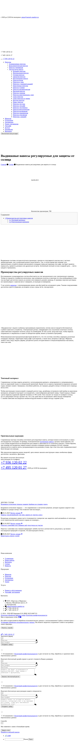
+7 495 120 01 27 (14, 467)
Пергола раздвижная (20, 111)
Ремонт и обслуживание (13, 590)
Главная (3, 164)
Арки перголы (18, 97)
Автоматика (9, 122)
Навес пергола (18, 102)
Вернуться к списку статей (10, 536)
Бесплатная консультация (10, 133)
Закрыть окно (6, 730)
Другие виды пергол (16, 69)
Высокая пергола (19, 91)
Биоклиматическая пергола (18, 66)
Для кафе (8, 126)
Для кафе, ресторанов (12, 592)
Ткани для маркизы (11, 124)
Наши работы (9, 560)
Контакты (8, 131)
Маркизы (8, 118)
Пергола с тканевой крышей (23, 84)
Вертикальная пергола (21, 73)
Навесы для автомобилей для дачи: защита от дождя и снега (21, 515)
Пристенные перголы (20, 86)
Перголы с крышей (19, 117)
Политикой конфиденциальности (25, 654)
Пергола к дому (18, 82)
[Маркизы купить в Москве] (16, 15)
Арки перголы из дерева (21, 98)
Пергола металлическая (21, 109)
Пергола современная (20, 113)
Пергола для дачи (19, 104)
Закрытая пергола (19, 77)
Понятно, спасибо (7, 628)
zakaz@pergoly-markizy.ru (30, 17)
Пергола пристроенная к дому (23, 95)
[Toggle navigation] (1, 59)
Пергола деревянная (16, 67)
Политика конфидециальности (36, 615)
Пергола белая (18, 80)
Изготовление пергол (20, 78)
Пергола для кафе (19, 106)
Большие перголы (19, 71)
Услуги (7, 127)
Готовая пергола (18, 75)
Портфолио (9, 129)
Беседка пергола (18, 100)
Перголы (8, 62)
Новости (8, 566)
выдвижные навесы (47, 441)
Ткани (7, 582)
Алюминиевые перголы (17, 64)
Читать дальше (15, 513)
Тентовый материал (17, 220)
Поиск (26, 739)
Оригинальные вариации (19, 222)
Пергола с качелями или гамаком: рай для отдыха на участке (22, 525)
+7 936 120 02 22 (8, 59)
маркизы (13, 285)
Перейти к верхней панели (10, 732)
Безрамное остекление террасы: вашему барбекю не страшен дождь (24, 504)
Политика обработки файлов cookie (13, 615)
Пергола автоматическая (21, 89)
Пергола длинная (19, 93)
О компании (9, 558)
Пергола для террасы (20, 107)
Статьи (11, 164)
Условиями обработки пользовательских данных (18, 622)
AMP (8, 736)
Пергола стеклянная (20, 115)
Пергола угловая (18, 87)
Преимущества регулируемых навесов (19, 218)
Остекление (9, 120)
